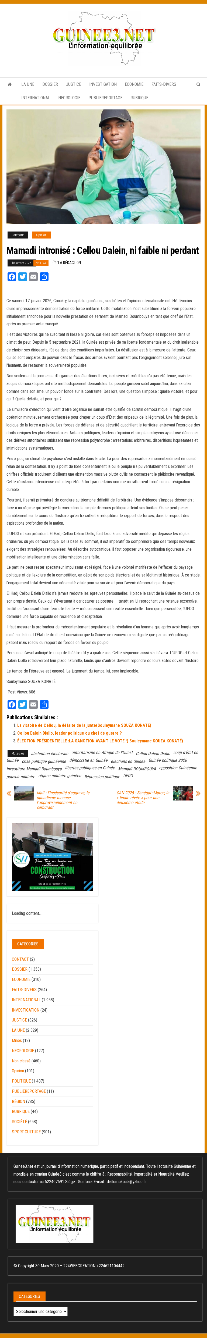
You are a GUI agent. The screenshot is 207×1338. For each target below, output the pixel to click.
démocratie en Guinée (88, 760)
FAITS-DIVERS (163, 84)
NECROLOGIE (69, 97)
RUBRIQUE (139, 97)
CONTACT (20, 959)
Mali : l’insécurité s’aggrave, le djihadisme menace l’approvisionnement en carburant (63, 800)
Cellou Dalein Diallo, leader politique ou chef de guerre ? (69, 733)
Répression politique (102, 776)
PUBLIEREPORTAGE (105, 97)
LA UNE (27, 84)
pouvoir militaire (20, 776)
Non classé (21, 1060)
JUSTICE (73, 84)
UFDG (128, 775)
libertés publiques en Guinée (90, 767)
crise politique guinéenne (44, 761)
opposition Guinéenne (178, 767)
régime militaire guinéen (59, 775)
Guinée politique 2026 (168, 760)
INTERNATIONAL (35, 97)
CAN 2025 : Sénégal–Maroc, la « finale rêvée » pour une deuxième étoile (142, 798)
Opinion (41, 235)
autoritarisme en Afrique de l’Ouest (102, 752)
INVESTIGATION (103, 84)
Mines (17, 1040)
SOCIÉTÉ (19, 1121)
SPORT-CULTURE (26, 1131)
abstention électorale (49, 753)
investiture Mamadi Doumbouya (34, 768)
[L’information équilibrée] (9, 84)
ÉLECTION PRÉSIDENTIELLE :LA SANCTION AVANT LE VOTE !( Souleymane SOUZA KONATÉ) (100, 740)
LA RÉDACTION (69, 263)
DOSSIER (50, 84)
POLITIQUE (21, 1081)
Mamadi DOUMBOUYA (137, 768)
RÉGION (18, 1101)
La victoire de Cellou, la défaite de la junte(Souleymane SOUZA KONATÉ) (84, 725)
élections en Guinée (128, 761)
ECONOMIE (134, 84)
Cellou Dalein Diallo (153, 753)
